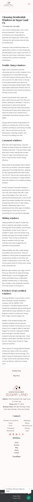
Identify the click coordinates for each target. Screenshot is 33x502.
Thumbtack (10, 428)
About (16, 450)
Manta (27, 423)
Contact (16, 453)
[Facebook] (10, 434)
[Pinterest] (16, 434)
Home (16, 442)
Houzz (11, 423)
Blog (16, 448)
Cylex (27, 431)
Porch (10, 426)
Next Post (16, 376)
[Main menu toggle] (29, 4)
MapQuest (27, 420)
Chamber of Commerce (10, 420)
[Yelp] (20, 434)
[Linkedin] (13, 434)
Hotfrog (27, 428)
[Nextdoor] (23, 434)
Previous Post (16, 371)
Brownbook (10, 431)
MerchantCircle (27, 426)
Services (16, 445)
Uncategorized (7, 26)
